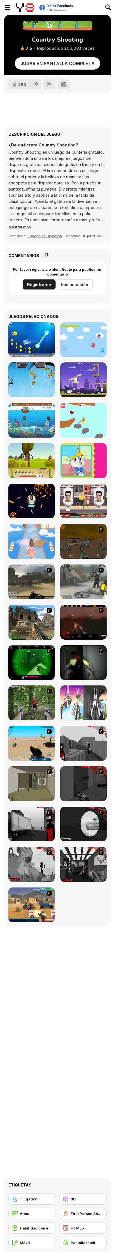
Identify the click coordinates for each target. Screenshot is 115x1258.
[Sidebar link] (7, 7)
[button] (19, 227)
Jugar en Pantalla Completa (57, 63)
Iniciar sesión (74, 284)
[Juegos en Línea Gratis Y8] (25, 7)
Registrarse (39, 284)
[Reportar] (49, 84)
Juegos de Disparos (45, 236)
